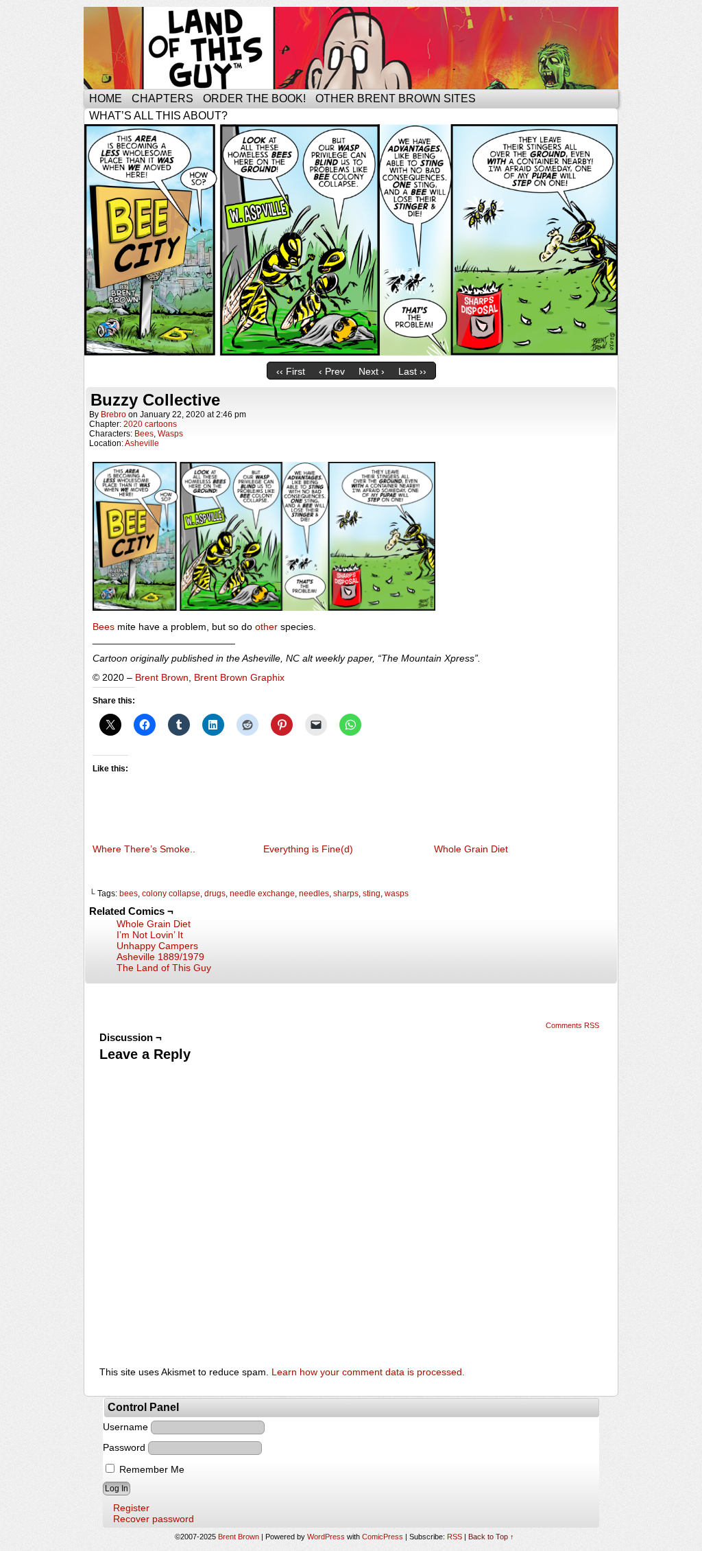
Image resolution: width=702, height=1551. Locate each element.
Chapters (162, 98)
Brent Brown (162, 677)
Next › (372, 371)
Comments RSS (572, 1025)
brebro (113, 414)
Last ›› (412, 371)
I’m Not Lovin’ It (150, 934)
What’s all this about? (158, 115)
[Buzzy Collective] (351, 352)
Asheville (142, 443)
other (266, 626)
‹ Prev (332, 371)
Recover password (153, 1518)
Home (105, 98)
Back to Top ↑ (491, 1536)
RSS (454, 1536)
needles (314, 893)
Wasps (170, 434)
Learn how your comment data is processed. (368, 1371)
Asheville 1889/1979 (160, 956)
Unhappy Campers (157, 945)
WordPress (326, 1536)
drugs (215, 893)
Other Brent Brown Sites (395, 98)
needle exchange (262, 893)
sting (371, 893)
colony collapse (171, 893)
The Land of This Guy (164, 967)
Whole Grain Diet (471, 848)
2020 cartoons (150, 424)
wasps (397, 893)
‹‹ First (290, 371)
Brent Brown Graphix (239, 677)
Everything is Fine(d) (308, 848)
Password (124, 1447)
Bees (144, 434)
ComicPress (382, 1536)
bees (128, 893)
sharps (346, 893)
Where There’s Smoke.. (144, 848)
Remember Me (150, 1469)
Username (125, 1426)
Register (131, 1507)
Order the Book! (254, 98)
